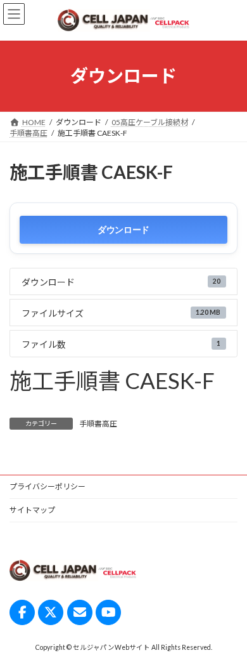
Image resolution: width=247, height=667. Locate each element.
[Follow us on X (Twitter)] (50, 612)
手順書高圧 (98, 423)
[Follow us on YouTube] (108, 612)
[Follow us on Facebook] (22, 612)
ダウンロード (123, 229)
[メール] (79, 612)
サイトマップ (32, 510)
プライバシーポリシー (48, 486)
